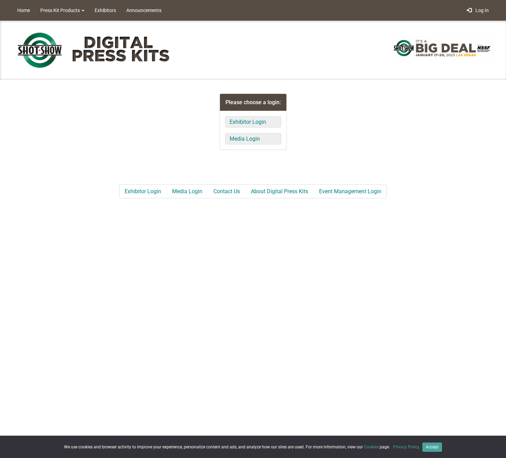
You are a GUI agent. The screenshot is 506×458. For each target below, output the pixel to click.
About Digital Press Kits (279, 191)
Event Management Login (350, 191)
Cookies (371, 447)
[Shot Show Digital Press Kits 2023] (98, 50)
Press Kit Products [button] (60, 10)
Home (23, 10)
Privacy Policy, (407, 447)
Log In (481, 10)
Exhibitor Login (248, 122)
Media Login (245, 138)
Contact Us (226, 191)
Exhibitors (105, 10)
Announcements (143, 10)
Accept (432, 447)
